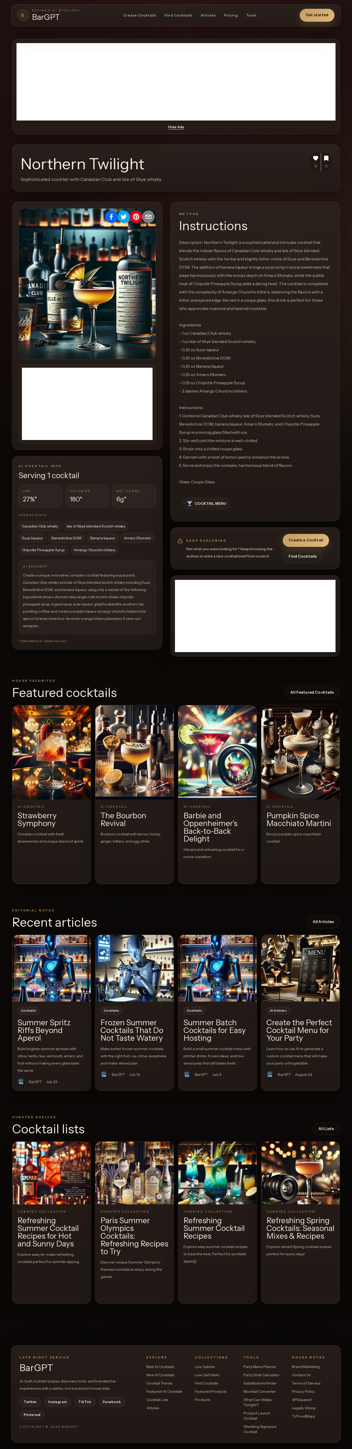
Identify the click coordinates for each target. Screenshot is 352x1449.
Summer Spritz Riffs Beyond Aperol (44, 1030)
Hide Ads (176, 127)
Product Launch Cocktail (257, 1416)
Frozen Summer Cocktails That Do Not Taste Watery (131, 1030)
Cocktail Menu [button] (210, 503)
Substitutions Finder (260, 1383)
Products (202, 1399)
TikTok (84, 1402)
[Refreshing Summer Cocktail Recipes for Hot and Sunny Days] (51, 1173)
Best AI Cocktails (160, 1366)
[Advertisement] (176, 82)
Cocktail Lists (157, 1399)
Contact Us (301, 1375)
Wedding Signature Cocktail (260, 1429)
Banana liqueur (102, 538)
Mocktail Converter (260, 1391)
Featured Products (211, 1391)
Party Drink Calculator (262, 1375)
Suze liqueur (32, 538)
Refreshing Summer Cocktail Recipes (214, 1228)
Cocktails (28, 1010)
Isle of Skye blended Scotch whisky (96, 526)
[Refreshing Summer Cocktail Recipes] (217, 1173)
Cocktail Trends (159, 1383)
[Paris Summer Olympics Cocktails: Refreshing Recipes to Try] (134, 1173)
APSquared (302, 1399)
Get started (317, 14)
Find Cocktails (178, 15)
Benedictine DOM (66, 538)
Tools (251, 15)
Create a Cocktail (306, 540)
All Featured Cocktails (312, 692)
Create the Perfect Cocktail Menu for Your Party (299, 1030)
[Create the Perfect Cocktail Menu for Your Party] (300, 968)
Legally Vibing (303, 1408)
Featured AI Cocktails (164, 1391)
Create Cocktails (139, 15)
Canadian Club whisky (40, 526)
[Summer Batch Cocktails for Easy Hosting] (217, 968)
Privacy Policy (303, 1391)
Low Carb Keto (207, 1375)
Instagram (57, 1402)
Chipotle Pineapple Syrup (43, 550)
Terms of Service (306, 1383)
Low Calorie (205, 1366)
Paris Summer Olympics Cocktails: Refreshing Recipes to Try (134, 1236)
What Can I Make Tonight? (258, 1402)
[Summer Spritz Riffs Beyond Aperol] (51, 968)
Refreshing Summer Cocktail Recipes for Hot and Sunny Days (48, 1232)
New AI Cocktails (160, 1375)
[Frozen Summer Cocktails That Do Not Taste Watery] (134, 968)
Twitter (30, 1402)
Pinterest (32, 1415)
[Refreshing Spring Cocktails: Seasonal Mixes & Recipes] (300, 1173)
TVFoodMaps (303, 1416)
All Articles (323, 921)
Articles (208, 15)
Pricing (231, 15)
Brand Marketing (306, 1366)
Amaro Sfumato (137, 538)
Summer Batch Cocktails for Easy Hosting (214, 1030)
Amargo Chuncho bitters (94, 550)
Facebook (112, 1402)
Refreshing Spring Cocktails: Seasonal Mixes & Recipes (300, 1228)
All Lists (326, 1128)
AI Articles (278, 1010)
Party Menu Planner (260, 1366)
